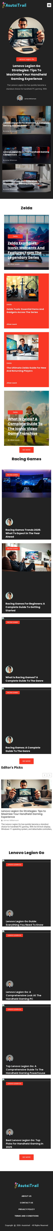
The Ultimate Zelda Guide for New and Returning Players (26, 369)
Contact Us (26, 1202)
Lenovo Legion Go (26, 59)
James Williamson (11, 820)
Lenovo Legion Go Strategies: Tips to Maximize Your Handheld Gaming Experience (26, 72)
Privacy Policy (26, 1209)
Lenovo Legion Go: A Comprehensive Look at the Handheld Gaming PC (23, 995)
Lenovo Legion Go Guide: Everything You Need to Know (24, 923)
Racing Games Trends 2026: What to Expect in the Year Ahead (23, 533)
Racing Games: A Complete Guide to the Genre (23, 749)
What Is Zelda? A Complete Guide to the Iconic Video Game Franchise (25, 426)
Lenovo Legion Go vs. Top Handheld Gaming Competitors (26, 153)
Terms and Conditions (27, 1216)
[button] (49, 5)
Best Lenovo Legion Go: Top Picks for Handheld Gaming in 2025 (24, 1143)
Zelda (15, 236)
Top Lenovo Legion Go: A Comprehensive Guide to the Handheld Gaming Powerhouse (25, 1069)
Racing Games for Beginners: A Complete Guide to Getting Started (25, 607)
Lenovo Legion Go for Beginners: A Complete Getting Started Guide (26, 124)
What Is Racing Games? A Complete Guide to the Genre (24, 679)
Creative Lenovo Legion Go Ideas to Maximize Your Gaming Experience (21, 182)
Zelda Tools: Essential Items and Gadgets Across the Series (25, 311)
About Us (26, 1196)
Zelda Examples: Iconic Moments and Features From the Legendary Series (26, 250)
